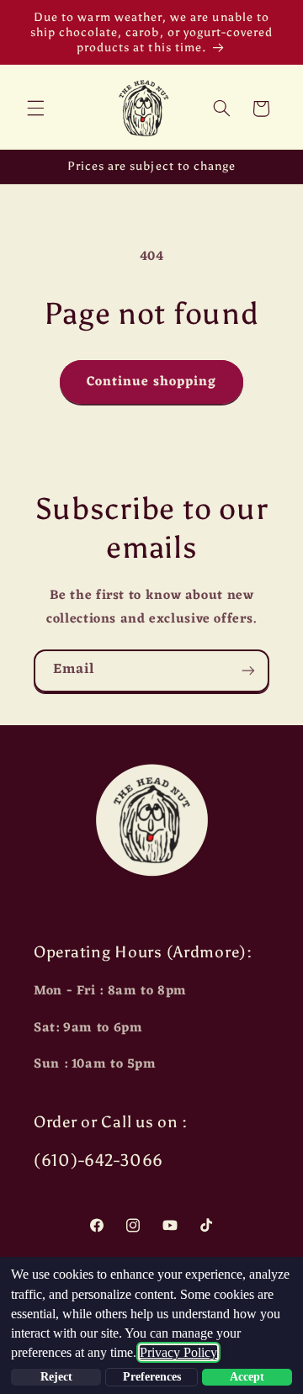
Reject (56, 1376)
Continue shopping (152, 382)
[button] (35, 108)
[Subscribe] (248, 670)
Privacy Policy (178, 1352)
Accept (247, 1376)
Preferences (152, 1376)
